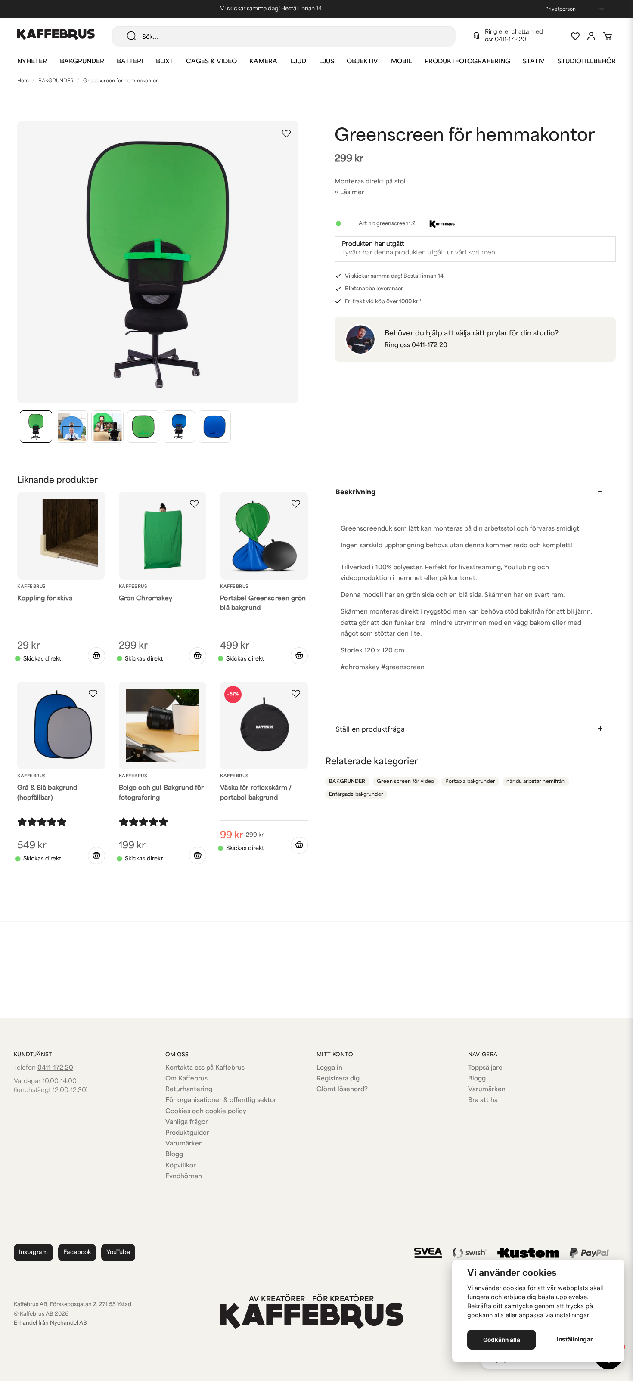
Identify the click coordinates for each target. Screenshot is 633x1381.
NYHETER (32, 62)
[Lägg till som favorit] (575, 36)
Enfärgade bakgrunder (356, 794)
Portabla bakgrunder (470, 781)
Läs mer (352, 192)
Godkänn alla (501, 1339)
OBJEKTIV (362, 62)
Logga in (329, 1068)
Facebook (77, 1252)
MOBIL (401, 62)
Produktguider (187, 1133)
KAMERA (263, 62)
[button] (286, 133)
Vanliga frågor (186, 1122)
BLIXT (164, 62)
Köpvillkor (180, 1166)
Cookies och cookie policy (205, 1111)
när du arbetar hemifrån (535, 781)
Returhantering (188, 1089)
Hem (23, 81)
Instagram (33, 1252)
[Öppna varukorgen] (607, 36)
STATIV (534, 62)
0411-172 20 (510, 40)
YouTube (118, 1252)
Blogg (174, 1154)
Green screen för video (405, 781)
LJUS (326, 62)
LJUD (298, 62)
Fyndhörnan (183, 1176)
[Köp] (96, 655)
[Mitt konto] (591, 36)
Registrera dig (338, 1079)
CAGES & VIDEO (211, 62)
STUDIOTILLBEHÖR (587, 62)
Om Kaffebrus (186, 1079)
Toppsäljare (485, 1068)
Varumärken (184, 1144)
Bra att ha (483, 1100)
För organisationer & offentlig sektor (220, 1100)
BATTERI (130, 62)
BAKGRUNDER (82, 62)
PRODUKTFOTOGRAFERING (467, 62)
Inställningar (575, 1339)
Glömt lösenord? (342, 1089)
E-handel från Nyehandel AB (50, 1323)
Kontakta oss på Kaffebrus (205, 1068)
